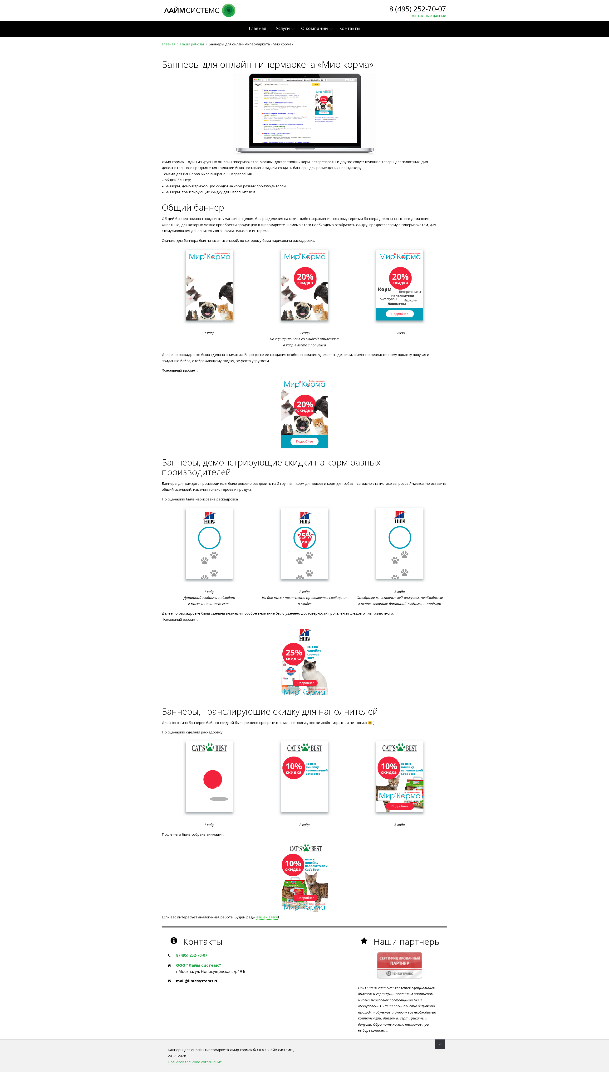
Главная (168, 44)
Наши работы (192, 44)
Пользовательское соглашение (195, 1061)
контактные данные (429, 15)
